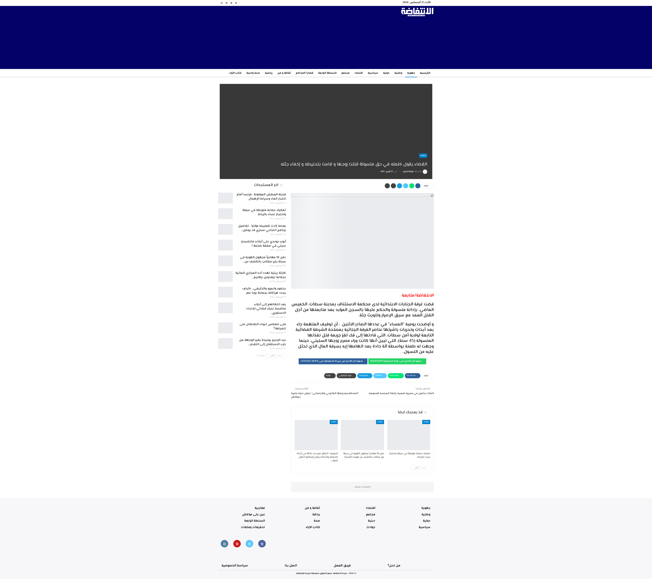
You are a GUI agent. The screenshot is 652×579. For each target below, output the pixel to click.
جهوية (411, 73)
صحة (317, 521)
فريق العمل (342, 565)
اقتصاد (359, 73)
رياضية (269, 73)
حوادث (371, 527)
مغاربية (260, 508)
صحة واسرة (253, 73)
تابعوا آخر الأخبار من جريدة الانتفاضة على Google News (332, 361)
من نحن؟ (394, 565)
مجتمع (345, 73)
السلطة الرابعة (327, 73)
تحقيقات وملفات (253, 527)
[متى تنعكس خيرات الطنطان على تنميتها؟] (225, 327)
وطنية (398, 73)
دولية (386, 73)
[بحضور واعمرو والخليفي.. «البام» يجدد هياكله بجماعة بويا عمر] (225, 292)
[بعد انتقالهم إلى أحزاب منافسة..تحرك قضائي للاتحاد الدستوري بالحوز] (225, 307)
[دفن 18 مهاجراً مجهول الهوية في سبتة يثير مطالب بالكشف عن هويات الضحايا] (362, 435)
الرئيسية (425, 73)
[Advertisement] (326, 43)
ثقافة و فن (284, 73)
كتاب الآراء (235, 73)
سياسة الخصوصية (235, 565)
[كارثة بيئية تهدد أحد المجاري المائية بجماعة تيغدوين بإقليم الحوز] (225, 276)
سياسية (373, 73)
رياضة (316, 514)
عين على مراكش (253, 514)
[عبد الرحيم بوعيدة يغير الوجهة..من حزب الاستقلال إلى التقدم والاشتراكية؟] (225, 343)
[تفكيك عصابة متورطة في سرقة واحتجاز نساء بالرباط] (408, 435)
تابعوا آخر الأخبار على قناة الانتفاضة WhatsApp (396, 361)
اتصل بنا (291, 565)
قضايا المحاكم (304, 73)
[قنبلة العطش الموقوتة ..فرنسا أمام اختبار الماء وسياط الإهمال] (225, 198)
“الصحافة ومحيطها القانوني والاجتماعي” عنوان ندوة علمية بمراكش (325, 395)
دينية (371, 521)
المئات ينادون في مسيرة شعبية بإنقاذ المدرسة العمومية (401, 393)
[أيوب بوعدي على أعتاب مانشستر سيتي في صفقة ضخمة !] (225, 245)
